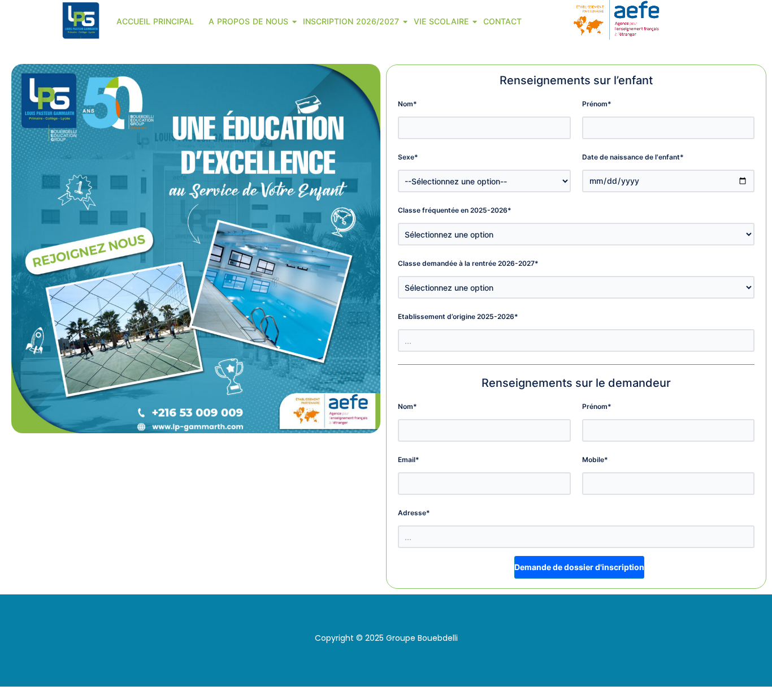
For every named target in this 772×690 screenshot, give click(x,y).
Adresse (414, 512)
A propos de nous (248, 21)
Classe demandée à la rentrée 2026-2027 (468, 263)
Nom (407, 104)
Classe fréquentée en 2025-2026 (454, 210)
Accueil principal (155, 21)
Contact (502, 21)
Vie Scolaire (441, 21)
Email (408, 459)
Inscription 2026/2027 (351, 21)
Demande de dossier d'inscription (579, 567)
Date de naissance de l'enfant (633, 157)
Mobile (595, 459)
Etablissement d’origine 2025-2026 (458, 316)
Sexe (408, 157)
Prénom (596, 104)
